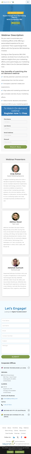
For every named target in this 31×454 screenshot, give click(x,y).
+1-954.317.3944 (7, 404)
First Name (7, 119)
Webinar (26, 428)
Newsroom (22, 430)
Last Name (7, 126)
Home (4, 428)
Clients (16, 430)
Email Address (8, 132)
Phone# (6, 139)
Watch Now (16, 23)
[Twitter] (17, 437)
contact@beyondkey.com (10, 398)
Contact (23, 433)
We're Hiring (9, 430)
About (9, 428)
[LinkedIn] (14, 437)
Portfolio (15, 428)
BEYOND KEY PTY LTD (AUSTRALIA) (16, 410)
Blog (20, 428)
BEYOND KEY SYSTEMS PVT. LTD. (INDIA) (16, 415)
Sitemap (16, 433)
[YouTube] (25, 437)
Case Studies (9, 433)
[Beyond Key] (8, 2)
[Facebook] (21, 437)
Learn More (19, 452)
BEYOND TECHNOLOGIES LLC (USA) (15, 368)
